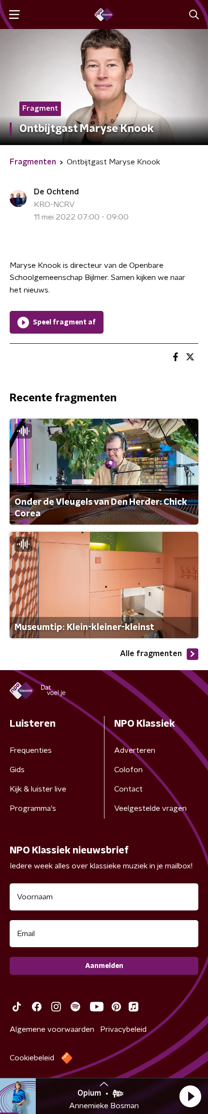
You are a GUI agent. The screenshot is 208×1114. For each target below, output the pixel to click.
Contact (128, 789)
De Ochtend (56, 192)
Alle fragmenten (151, 654)
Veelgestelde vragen (150, 808)
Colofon (128, 770)
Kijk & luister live (38, 789)
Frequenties (31, 750)
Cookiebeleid (32, 1058)
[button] (190, 1096)
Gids (17, 770)
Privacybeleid (123, 1029)
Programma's (33, 808)
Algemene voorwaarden (52, 1029)
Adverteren (134, 750)
